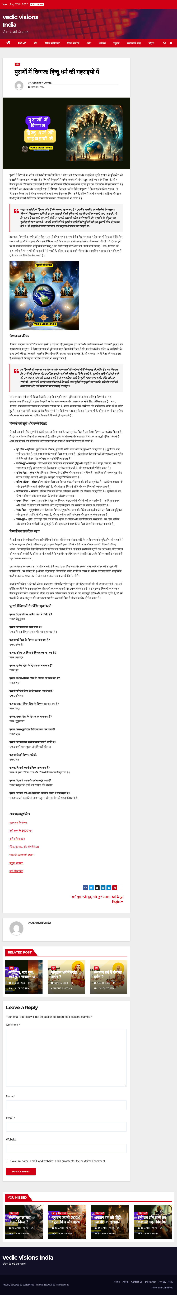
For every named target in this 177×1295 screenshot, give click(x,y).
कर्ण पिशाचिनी (16, 871)
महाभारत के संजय (18, 822)
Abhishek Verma (41, 82)
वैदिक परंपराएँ (73, 43)
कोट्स (151, 43)
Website (11, 1139)
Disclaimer (150, 1281)
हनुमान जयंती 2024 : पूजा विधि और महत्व (66, 1219)
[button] (164, 43)
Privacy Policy (166, 1281)
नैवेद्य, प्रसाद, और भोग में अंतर (24, 846)
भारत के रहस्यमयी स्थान (21, 855)
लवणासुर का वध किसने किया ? (19, 1219)
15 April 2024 (106, 1228)
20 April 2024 (20, 1228)
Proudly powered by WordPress (19, 1284)
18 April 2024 (63, 1228)
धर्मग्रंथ (102, 43)
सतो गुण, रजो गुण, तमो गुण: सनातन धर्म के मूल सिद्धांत (22, 977)
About (125, 1281)
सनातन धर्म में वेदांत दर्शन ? (64, 974)
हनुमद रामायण (16, 863)
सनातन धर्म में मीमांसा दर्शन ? (108, 974)
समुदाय (116, 43)
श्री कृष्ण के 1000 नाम (21, 830)
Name (10, 1096)
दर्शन (89, 43)
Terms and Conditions (162, 1287)
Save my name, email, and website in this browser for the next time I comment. (58, 1161)
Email (10, 1117)
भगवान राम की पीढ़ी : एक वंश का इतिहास (108, 1219)
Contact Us (136, 1281)
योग (35, 43)
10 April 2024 (149, 1228)
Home (22, 43)
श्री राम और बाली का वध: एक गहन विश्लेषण (152, 1219)
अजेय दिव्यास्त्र (17, 838)
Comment (13, 1024)
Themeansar (62, 1284)
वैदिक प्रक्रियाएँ (52, 43)
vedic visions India (28, 1257)
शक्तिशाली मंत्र (134, 43)
